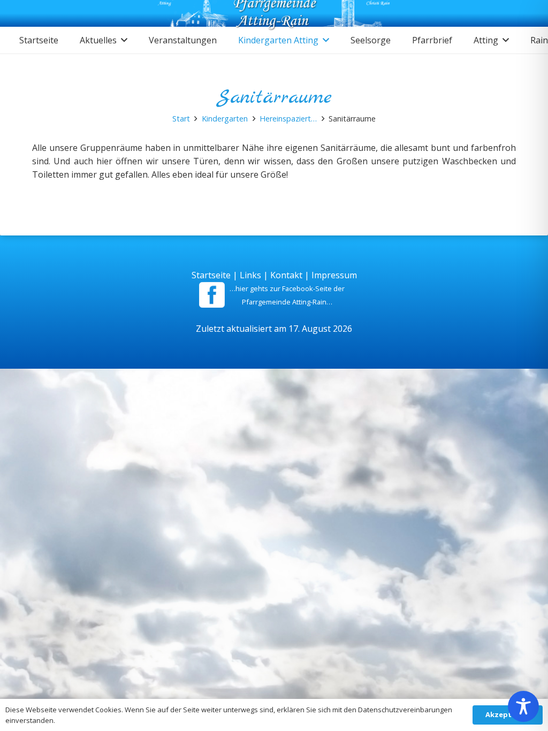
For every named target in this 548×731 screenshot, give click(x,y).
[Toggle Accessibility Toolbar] (523, 706)
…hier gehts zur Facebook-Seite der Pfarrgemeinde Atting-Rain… (287, 295)
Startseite (211, 275)
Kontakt (286, 275)
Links (250, 275)
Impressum (334, 275)
